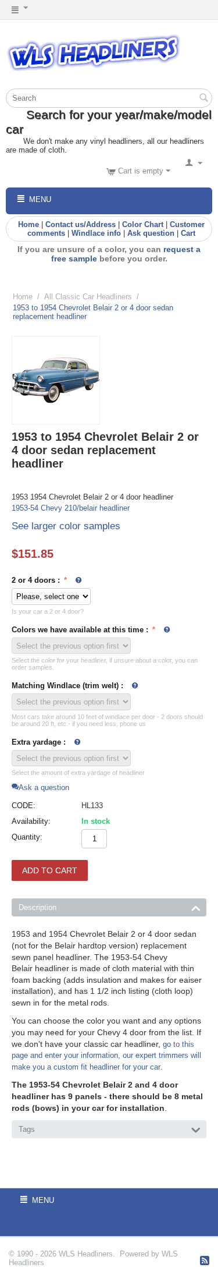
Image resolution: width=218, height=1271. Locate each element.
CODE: (23, 805)
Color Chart (142, 224)
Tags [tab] (27, 1129)
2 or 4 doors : (37, 580)
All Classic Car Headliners (88, 296)
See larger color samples (66, 526)
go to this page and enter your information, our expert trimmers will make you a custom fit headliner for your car (106, 1055)
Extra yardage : (39, 742)
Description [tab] (37, 907)
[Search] (203, 99)
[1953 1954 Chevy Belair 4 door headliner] (55, 380)
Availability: (31, 821)
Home (28, 224)
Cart (188, 233)
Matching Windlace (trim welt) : (67, 685)
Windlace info (96, 233)
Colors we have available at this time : (81, 629)
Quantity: (27, 837)
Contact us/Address (80, 224)
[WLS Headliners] (93, 52)
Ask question (150, 233)
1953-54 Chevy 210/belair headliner (71, 508)
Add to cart (49, 870)
